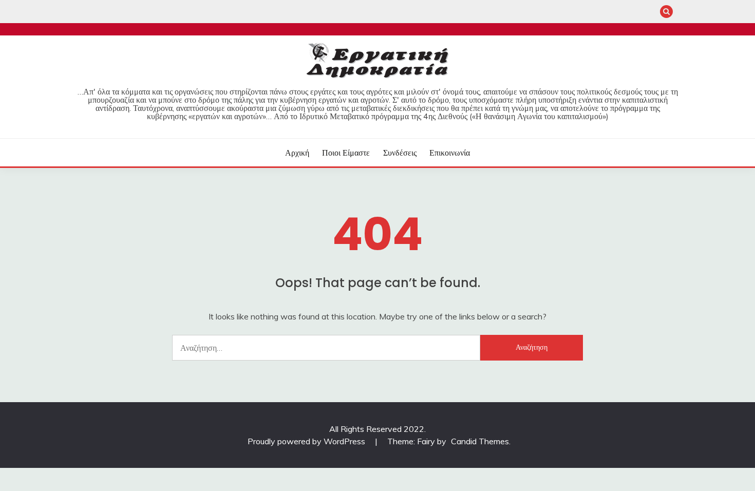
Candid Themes (480, 441)
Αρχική (297, 152)
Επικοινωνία (449, 152)
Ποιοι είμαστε (346, 152)
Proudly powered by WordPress (307, 441)
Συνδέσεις (400, 152)
